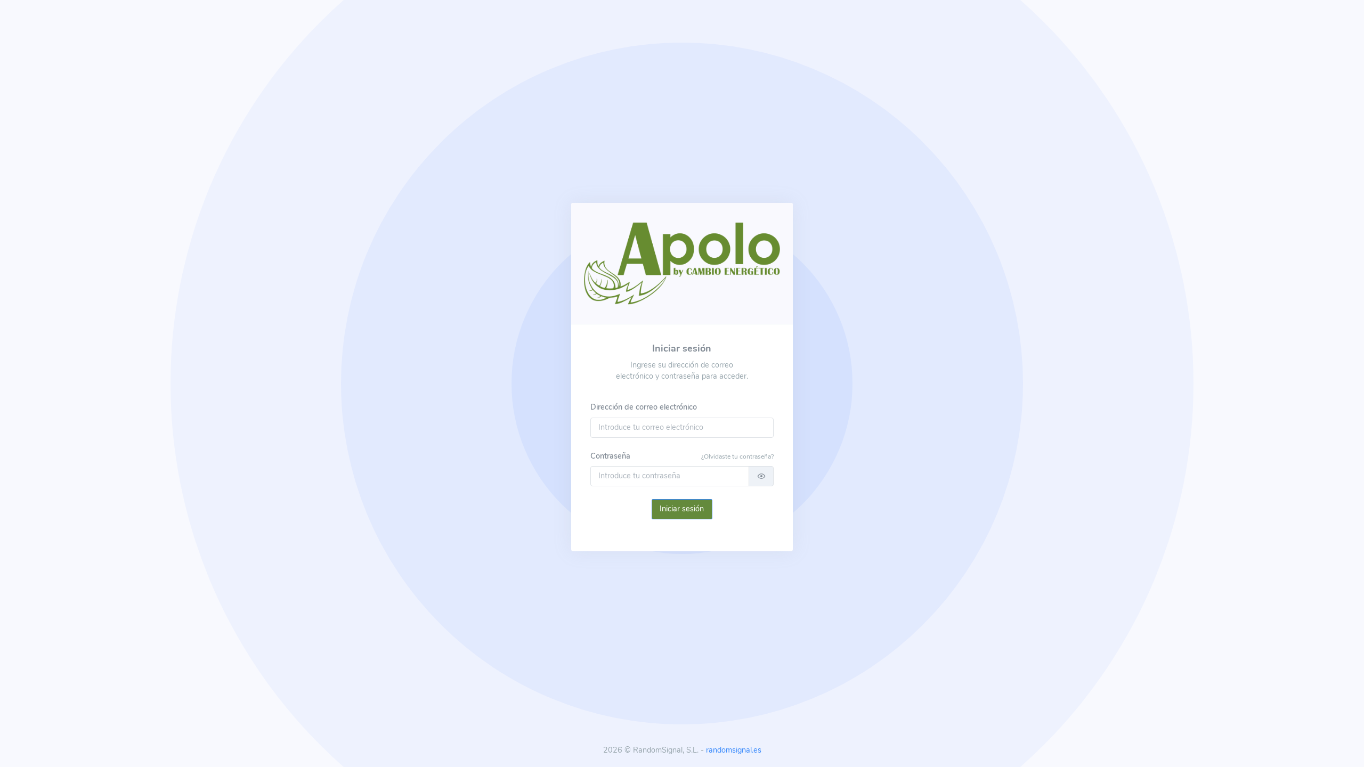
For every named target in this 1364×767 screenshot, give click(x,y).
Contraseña (610, 456)
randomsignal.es (733, 750)
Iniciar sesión (682, 508)
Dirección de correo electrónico (643, 407)
